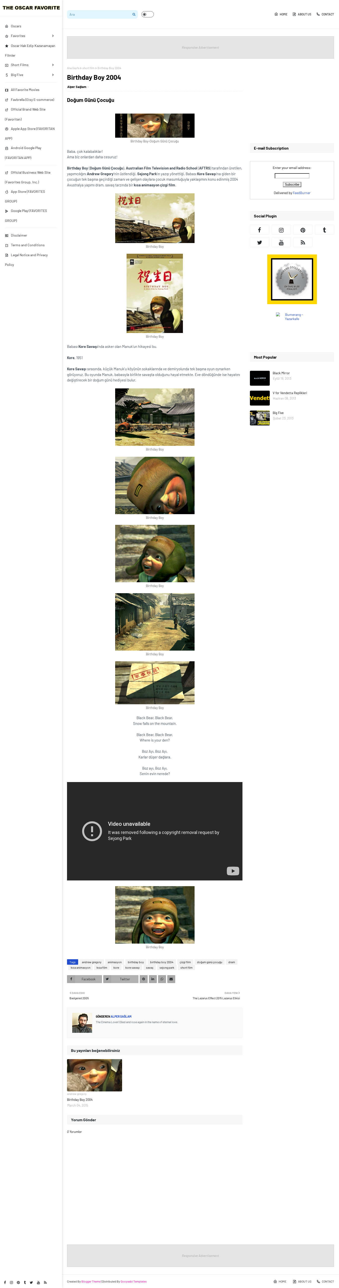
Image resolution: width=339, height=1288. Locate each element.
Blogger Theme (91, 1281)
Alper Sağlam (76, 87)
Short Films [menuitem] (20, 65)
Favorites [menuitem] (18, 36)
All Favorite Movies (25, 89)
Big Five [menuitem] (17, 75)
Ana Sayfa (73, 68)
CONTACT (328, 14)
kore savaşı (132, 967)
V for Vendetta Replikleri (290, 393)
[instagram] (11, 1282)
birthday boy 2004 (161, 962)
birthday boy (136, 962)
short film (88, 68)
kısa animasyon (80, 967)
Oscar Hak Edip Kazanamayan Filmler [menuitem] (30, 50)
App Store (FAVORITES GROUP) (25, 196)
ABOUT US (304, 14)
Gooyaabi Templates (134, 1281)
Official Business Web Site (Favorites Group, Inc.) (27, 177)
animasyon (115, 962)
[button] (147, 14)
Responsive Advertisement (200, 47)
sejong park (167, 967)
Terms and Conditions (28, 245)
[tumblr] (25, 1282)
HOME (283, 14)
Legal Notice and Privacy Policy (26, 260)
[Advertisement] (292, 101)
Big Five (278, 413)
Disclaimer (19, 235)
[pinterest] (18, 1282)
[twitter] (31, 1282)
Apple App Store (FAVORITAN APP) (30, 133)
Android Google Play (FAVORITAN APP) (23, 153)
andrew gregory (92, 962)
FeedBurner (301, 193)
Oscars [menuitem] (16, 26)
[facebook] (5, 1282)
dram (231, 962)
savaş (149, 967)
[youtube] (38, 1282)
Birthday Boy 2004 (80, 1100)
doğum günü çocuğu (209, 962)
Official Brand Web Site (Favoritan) (25, 114)
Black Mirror (281, 373)
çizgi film (185, 962)
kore (116, 967)
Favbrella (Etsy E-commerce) (32, 99)
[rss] (45, 1282)
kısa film (102, 967)
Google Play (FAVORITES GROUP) (26, 215)
